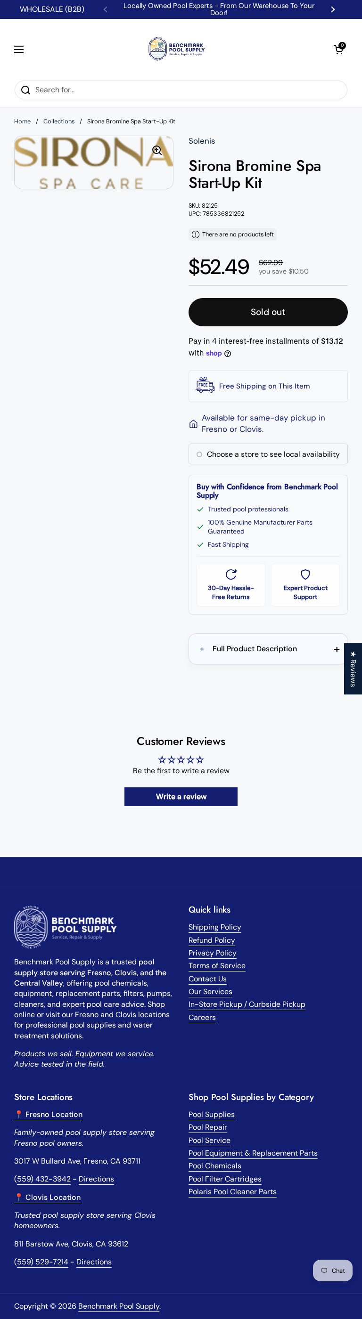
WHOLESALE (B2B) (52, 9)
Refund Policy (212, 940)
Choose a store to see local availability (273, 454)
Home (22, 121)
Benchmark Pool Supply (118, 1306)
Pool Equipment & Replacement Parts (253, 1153)
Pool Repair (208, 1127)
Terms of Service (217, 966)
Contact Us (208, 979)
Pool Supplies (212, 1114)
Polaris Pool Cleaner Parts (233, 1192)
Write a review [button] (181, 796)
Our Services (210, 991)
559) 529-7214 (42, 1262)
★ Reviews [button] (353, 668)
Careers (202, 1017)
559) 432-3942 (44, 1179)
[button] (338, 49)
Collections (58, 121)
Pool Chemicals (215, 1166)
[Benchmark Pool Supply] (179, 49)
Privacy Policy (213, 953)
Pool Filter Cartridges (225, 1179)
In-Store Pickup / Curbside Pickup (247, 1004)
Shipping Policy (215, 927)
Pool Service (209, 1140)
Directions (96, 1179)
